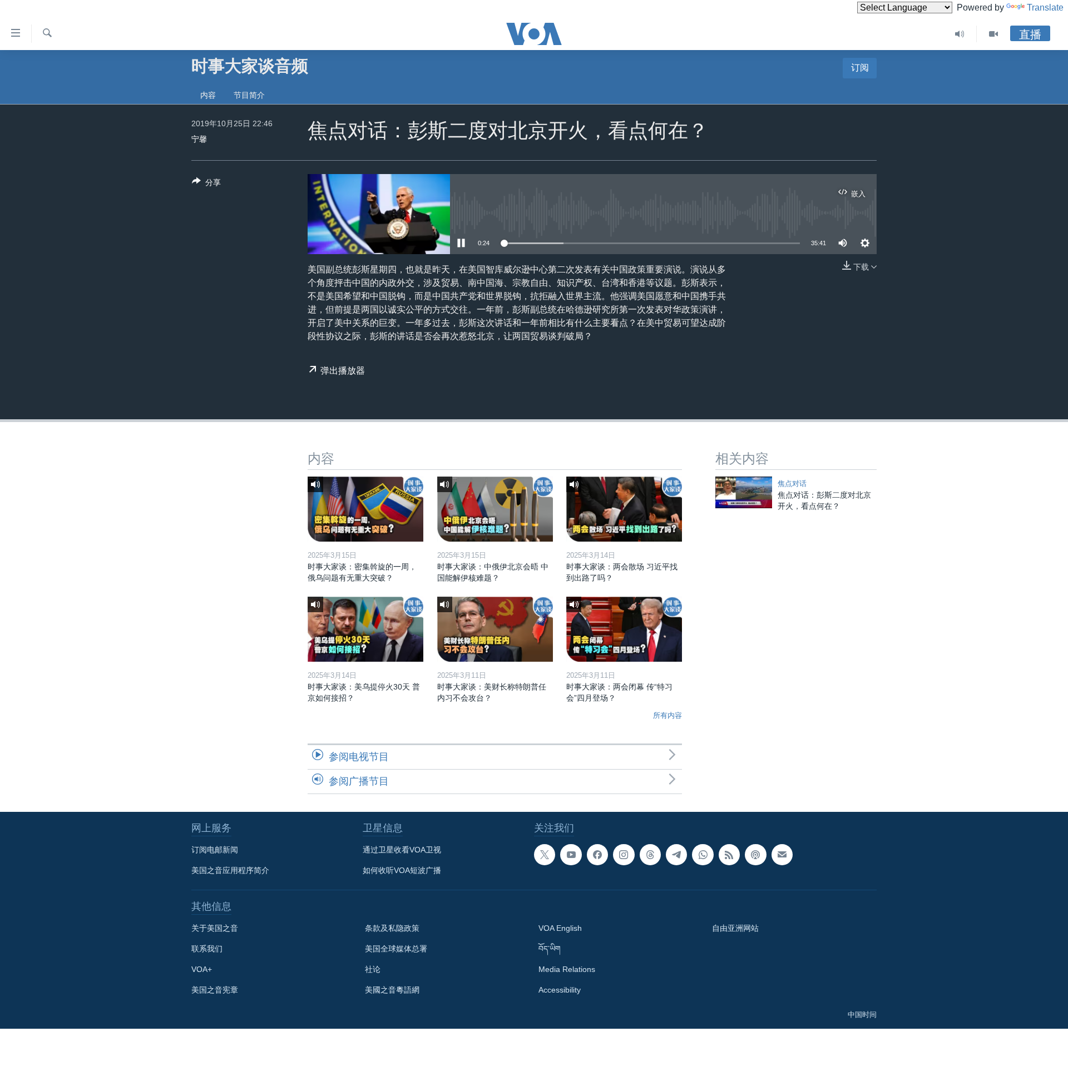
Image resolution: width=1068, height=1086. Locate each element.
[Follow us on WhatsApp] (702, 854)
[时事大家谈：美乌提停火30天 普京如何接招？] (365, 629)
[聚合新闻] (729, 854)
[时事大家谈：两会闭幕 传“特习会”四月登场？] (624, 629)
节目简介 (249, 95)
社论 (372, 969)
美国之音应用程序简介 (230, 870)
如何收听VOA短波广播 (402, 870)
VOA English (560, 928)
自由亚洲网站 (735, 928)
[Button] (206, 184)
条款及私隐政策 (392, 928)
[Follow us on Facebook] (597, 854)
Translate (1045, 7)
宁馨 (199, 139)
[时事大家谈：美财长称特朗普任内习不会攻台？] (495, 629)
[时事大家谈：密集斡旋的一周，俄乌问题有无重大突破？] (365, 509)
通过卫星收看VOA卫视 (402, 849)
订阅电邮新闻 (214, 849)
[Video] (993, 34)
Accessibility (559, 989)
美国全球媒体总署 (396, 948)
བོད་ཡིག (549, 948)
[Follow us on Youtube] (570, 854)
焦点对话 (792, 483)
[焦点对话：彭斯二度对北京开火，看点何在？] (743, 492)
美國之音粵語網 (392, 989)
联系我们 (206, 948)
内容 (208, 95)
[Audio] (960, 34)
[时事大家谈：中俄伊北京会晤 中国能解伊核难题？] (495, 509)
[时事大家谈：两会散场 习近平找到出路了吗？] (624, 509)
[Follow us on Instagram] (623, 854)
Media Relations (566, 969)
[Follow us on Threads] (650, 854)
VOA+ (201, 969)
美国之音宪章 (214, 989)
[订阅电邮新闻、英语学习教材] (782, 854)
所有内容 (667, 715)
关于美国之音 (214, 928)
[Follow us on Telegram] (676, 854)
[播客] (755, 854)
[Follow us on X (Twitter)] (544, 854)
